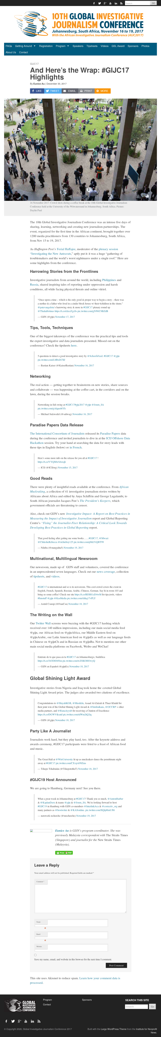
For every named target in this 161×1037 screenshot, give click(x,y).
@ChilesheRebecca (47, 542)
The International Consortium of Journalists (57, 433)
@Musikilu (78, 703)
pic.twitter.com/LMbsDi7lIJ (51, 359)
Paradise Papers (110, 433)
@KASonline (77, 810)
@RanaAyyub (65, 710)
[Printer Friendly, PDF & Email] (64, 852)
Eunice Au (39, 83)
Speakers (78, 46)
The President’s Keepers (95, 500)
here (74, 345)
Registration (46, 46)
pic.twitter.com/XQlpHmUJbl (100, 810)
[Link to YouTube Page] (111, 3)
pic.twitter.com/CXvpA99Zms (71, 763)
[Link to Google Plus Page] (105, 3)
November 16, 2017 (84, 365)
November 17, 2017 (65, 316)
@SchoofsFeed (95, 356)
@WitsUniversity (64, 759)
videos (55, 576)
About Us (11, 52)
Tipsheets (91, 46)
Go (152, 1006)
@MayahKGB (64, 703)
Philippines (109, 280)
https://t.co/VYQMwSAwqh (52, 461)
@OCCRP (110, 706)
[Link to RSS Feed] (122, 3)
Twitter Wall (43, 623)
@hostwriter (61, 810)
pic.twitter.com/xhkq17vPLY (81, 598)
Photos (145, 46)
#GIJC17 (87, 307)
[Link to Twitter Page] (100, 3)
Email (41, 935)
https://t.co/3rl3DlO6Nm (50, 660)
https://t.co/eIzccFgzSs (66, 311)
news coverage (106, 571)
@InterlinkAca (91, 806)
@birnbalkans (97, 706)
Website (39, 946)
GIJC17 (34, 64)
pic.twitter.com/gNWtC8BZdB (93, 311)
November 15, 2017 (68, 467)
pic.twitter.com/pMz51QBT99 (89, 542)
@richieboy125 (65, 542)
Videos (104, 46)
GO (153, 3)
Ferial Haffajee (66, 249)
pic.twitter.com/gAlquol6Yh (52, 408)
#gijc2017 (79, 404)
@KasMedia (60, 598)
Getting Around (24, 46)
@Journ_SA (98, 404)
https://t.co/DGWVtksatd (50, 714)
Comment (40, 881)
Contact (23, 52)
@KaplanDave (47, 802)
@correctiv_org (109, 806)
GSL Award (118, 46)
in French (76, 447)
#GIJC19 (42, 806)
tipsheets (38, 576)
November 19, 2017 (73, 547)
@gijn (116, 356)
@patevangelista (46, 307)
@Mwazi (103, 538)
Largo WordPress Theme (113, 1029)
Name (41, 922)
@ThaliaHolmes (46, 311)
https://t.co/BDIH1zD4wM (88, 594)
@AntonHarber (115, 798)
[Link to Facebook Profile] (94, 3)
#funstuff (42, 598)
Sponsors (133, 46)
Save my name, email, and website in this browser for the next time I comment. (73, 959)
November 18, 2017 (78, 603)
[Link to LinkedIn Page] (116, 3)
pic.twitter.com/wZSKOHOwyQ (79, 660)
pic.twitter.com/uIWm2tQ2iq (77, 714)
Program (61, 46)
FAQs (9, 46)
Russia (34, 284)
